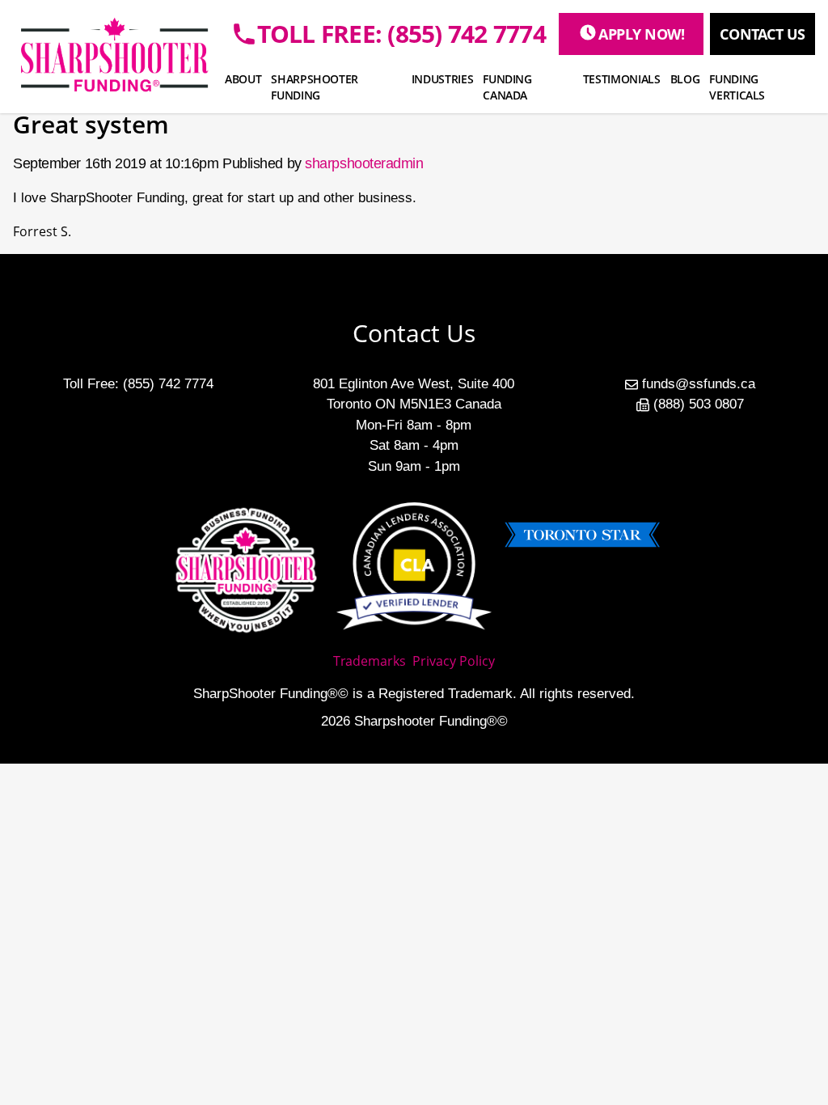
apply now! (641, 34)
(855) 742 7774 (168, 384)
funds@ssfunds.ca (698, 384)
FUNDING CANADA (507, 87)
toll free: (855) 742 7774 (401, 34)
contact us (762, 34)
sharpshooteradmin (364, 163)
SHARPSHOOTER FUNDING (314, 87)
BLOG (685, 79)
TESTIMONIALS (622, 79)
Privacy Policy (453, 661)
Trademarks (369, 661)
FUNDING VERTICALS (737, 87)
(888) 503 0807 (698, 404)
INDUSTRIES (443, 79)
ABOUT (243, 79)
